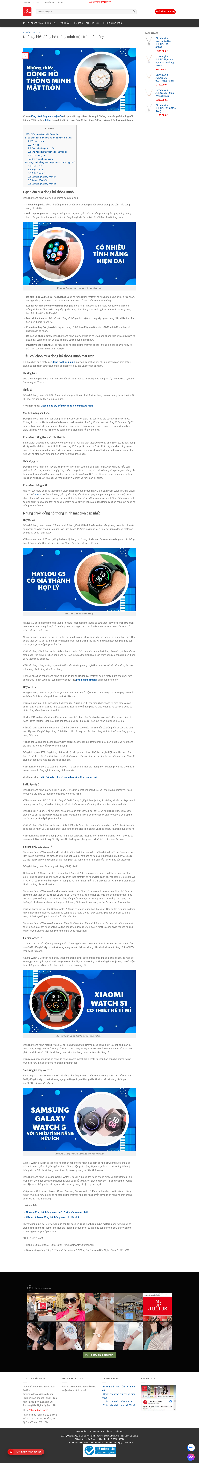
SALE (87, 23)
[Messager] (191, 1457)
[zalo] (191, 1447)
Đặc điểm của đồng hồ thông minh (42, 134)
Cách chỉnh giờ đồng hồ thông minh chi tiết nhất (53, 1217)
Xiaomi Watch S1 (38, 180)
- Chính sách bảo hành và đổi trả (118, 1405)
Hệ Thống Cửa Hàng (112, 23)
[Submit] (133, 11)
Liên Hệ (60, 2)
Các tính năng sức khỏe (41, 148)
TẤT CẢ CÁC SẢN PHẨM (33, 23)
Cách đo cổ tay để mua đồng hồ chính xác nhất (67, 405)
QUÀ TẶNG (78, 23)
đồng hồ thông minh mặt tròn (46, 116)
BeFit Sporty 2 (36, 173)
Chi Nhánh (38, 2)
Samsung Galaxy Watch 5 (42, 183)
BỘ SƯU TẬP (50, 23)
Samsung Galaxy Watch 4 (42, 176)
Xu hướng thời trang (32, 32)
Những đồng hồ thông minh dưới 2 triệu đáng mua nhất (57, 1212)
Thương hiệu (36, 141)
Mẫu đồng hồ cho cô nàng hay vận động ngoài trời (69, 777)
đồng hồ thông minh (63, 362)
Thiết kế (33, 145)
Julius (48, 120)
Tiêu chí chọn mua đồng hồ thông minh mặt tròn (48, 137)
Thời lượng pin (36, 155)
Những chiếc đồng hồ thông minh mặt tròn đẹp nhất (50, 162)
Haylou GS (35, 166)
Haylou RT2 (35, 169)
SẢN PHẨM (64, 23)
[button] (165, 11)
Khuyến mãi (49, 2)
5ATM (38, 494)
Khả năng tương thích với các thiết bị (47, 152)
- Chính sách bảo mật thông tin (117, 1401)
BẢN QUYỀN (67, 1436)
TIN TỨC (94, 23)
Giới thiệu (26, 2)
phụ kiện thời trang (86, 680)
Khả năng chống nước (40, 159)
